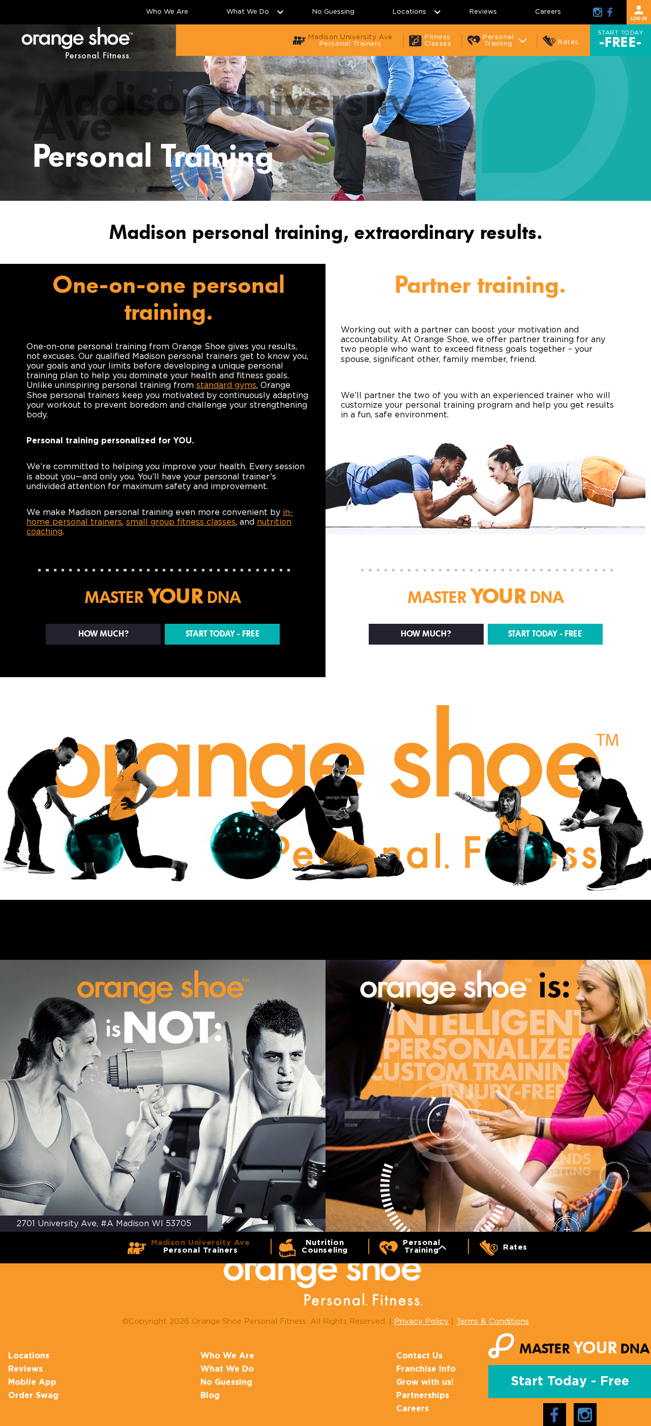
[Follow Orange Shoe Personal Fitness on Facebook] (610, 12)
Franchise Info (426, 1369)
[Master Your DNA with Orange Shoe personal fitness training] (77, 42)
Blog (210, 1395)
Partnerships (422, 1395)
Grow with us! (425, 1382)
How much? (103, 634)
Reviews (483, 12)
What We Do (247, 12)
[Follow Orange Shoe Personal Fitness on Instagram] (597, 12)
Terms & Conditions (492, 1321)
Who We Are (167, 12)
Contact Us (419, 1356)
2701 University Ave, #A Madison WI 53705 (103, 1224)
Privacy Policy (421, 1321)
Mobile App (32, 1382)
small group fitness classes (180, 522)
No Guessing (333, 12)
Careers (548, 12)
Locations (409, 12)
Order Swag (33, 1395)
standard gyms (226, 385)
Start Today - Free (222, 634)
